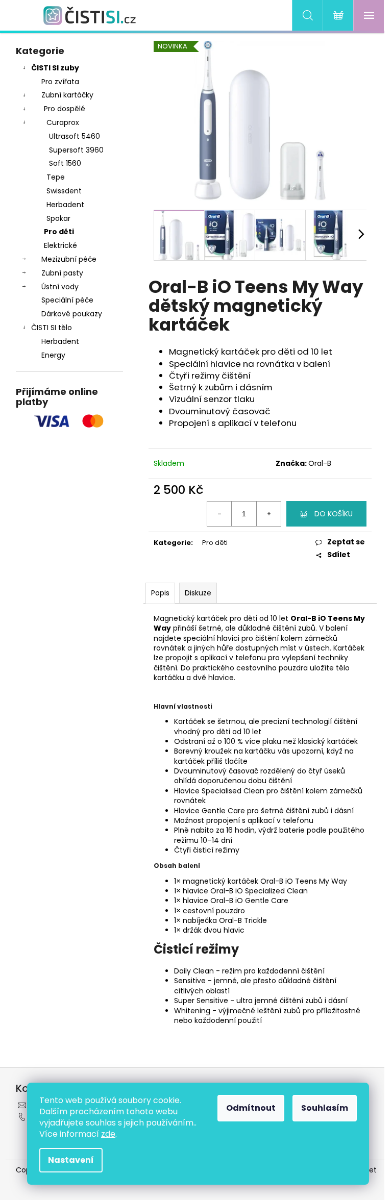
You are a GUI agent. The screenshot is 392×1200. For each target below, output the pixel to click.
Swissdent (64, 191)
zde (108, 1134)
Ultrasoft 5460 (74, 136)
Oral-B (319, 463)
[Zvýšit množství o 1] (268, 514)
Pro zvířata (60, 82)
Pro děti (59, 232)
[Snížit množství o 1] (219, 514)
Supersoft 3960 (76, 150)
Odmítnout (251, 1108)
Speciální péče (67, 300)
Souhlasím (324, 1108)
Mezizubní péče (68, 259)
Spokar (58, 218)
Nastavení (71, 1160)
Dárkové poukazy (71, 314)
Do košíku (333, 514)
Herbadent (65, 204)
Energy (53, 355)
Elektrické (60, 245)
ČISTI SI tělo (51, 327)
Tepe (55, 177)
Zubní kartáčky (67, 95)
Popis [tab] (160, 593)
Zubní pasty (62, 273)
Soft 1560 (65, 163)
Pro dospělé (64, 109)
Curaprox (62, 122)
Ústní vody (60, 287)
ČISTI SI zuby (55, 68)
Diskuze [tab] (198, 593)
